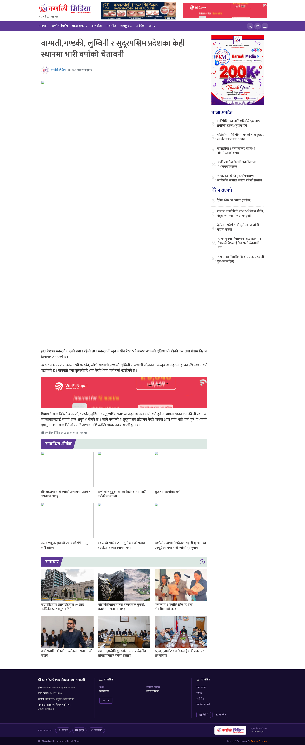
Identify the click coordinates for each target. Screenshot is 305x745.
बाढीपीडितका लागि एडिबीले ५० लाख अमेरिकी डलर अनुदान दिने (62, 607)
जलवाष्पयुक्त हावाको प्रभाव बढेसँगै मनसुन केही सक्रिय (65, 545)
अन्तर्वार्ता (96, 26)
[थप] (265, 26)
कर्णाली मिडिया (58, 70)
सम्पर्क (199, 693)
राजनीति (111, 26)
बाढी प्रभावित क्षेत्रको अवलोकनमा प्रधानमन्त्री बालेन (66, 653)
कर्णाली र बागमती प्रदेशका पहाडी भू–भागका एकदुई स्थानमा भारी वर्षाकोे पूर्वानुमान (180, 545)
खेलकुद (124, 26)
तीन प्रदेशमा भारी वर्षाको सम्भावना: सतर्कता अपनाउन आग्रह (66, 494)
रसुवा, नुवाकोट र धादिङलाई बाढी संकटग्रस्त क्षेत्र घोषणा (180, 653)
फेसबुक (65, 730)
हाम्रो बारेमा (201, 687)
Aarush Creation (259, 741)
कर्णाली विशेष (60, 26)
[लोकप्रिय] (257, 26)
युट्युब (81, 730)
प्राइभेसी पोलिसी (203, 704)
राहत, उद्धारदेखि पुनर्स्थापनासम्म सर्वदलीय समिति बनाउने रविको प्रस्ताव (122, 653)
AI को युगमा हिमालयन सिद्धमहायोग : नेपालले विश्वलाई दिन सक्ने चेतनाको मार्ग (239, 243)
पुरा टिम (106, 700)
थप (150, 26)
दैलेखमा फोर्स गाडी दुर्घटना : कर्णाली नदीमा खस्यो (238, 227)
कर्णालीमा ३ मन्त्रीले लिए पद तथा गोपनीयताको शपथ (174, 607)
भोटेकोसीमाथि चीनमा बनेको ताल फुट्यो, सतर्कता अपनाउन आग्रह (121, 607)
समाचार (42, 26)
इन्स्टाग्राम (98, 730)
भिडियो (205, 715)
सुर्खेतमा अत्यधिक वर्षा (167, 492)
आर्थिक (140, 26)
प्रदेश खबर (78, 26)
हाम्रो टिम (200, 699)
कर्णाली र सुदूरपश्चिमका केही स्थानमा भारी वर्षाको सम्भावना (122, 494)
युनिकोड (222, 715)
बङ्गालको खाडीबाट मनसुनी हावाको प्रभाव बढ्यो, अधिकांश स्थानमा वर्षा (121, 545)
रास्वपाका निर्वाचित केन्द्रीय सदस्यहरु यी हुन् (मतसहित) (240, 259)
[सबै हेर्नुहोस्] (202, 562)
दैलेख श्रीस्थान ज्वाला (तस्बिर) (234, 200)
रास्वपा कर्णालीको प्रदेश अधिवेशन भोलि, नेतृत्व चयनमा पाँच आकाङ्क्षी (240, 213)
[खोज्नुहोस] (250, 26)
